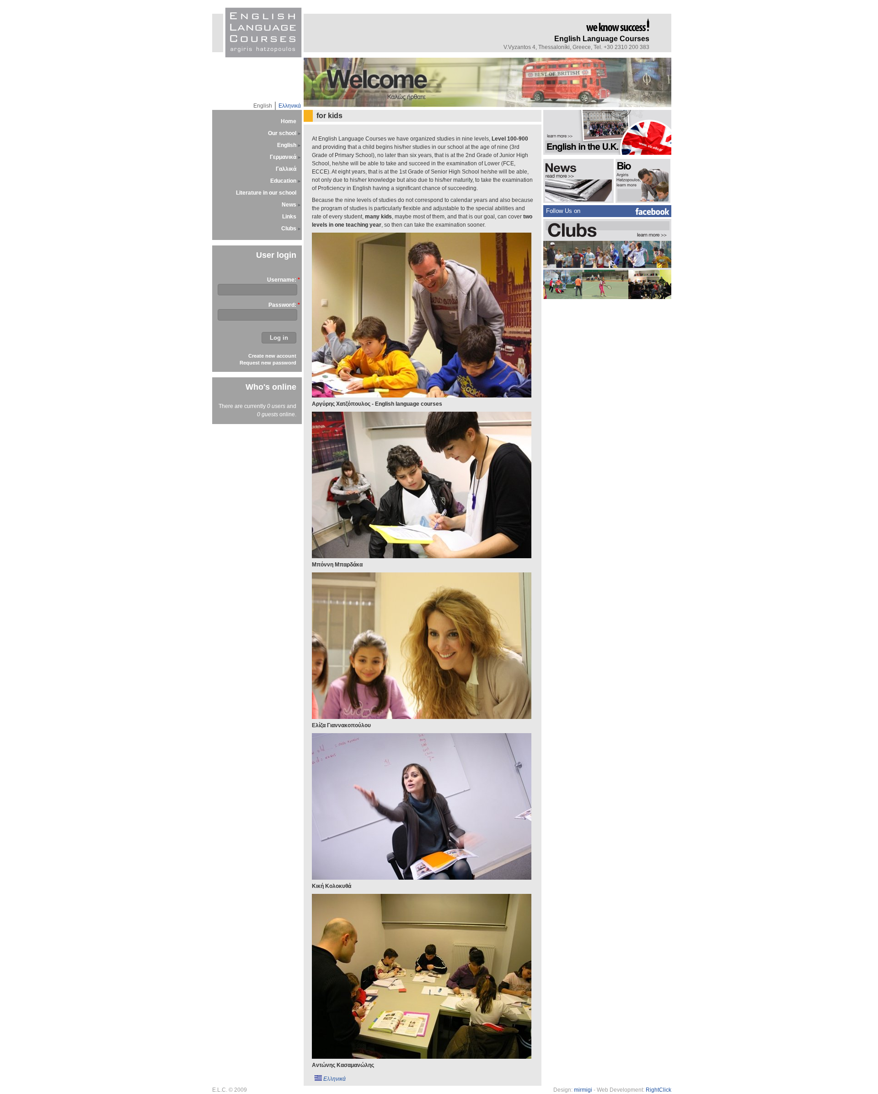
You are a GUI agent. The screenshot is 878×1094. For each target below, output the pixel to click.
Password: (282, 305)
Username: (281, 280)
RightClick (658, 1090)
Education (283, 181)
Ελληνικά (289, 106)
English (262, 106)
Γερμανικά (283, 157)
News (289, 204)
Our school (282, 133)
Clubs (288, 228)
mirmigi (583, 1090)
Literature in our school (266, 193)
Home (288, 121)
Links (289, 216)
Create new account (272, 356)
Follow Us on (563, 210)
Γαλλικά (286, 169)
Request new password (268, 362)
